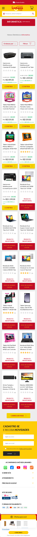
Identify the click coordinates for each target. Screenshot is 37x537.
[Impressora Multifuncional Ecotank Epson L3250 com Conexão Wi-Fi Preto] (10, 176)
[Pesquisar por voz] (3, 14)
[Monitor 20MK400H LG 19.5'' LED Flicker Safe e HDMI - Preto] (27, 377)
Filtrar (25, 44)
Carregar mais (17, 416)
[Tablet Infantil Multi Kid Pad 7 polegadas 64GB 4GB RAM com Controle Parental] (27, 137)
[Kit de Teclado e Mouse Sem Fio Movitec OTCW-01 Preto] (10, 377)
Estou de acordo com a (19, 449)
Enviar (10, 453)
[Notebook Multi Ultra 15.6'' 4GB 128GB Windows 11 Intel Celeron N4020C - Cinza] (27, 337)
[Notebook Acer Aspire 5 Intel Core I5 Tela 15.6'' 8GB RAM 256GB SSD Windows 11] (27, 218)
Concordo (18, 532)
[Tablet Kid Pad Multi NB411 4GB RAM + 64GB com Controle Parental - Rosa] (10, 337)
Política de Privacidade (25, 449)
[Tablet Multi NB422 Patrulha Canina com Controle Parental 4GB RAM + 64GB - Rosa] (10, 97)
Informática (26, 35)
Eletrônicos (16, 35)
